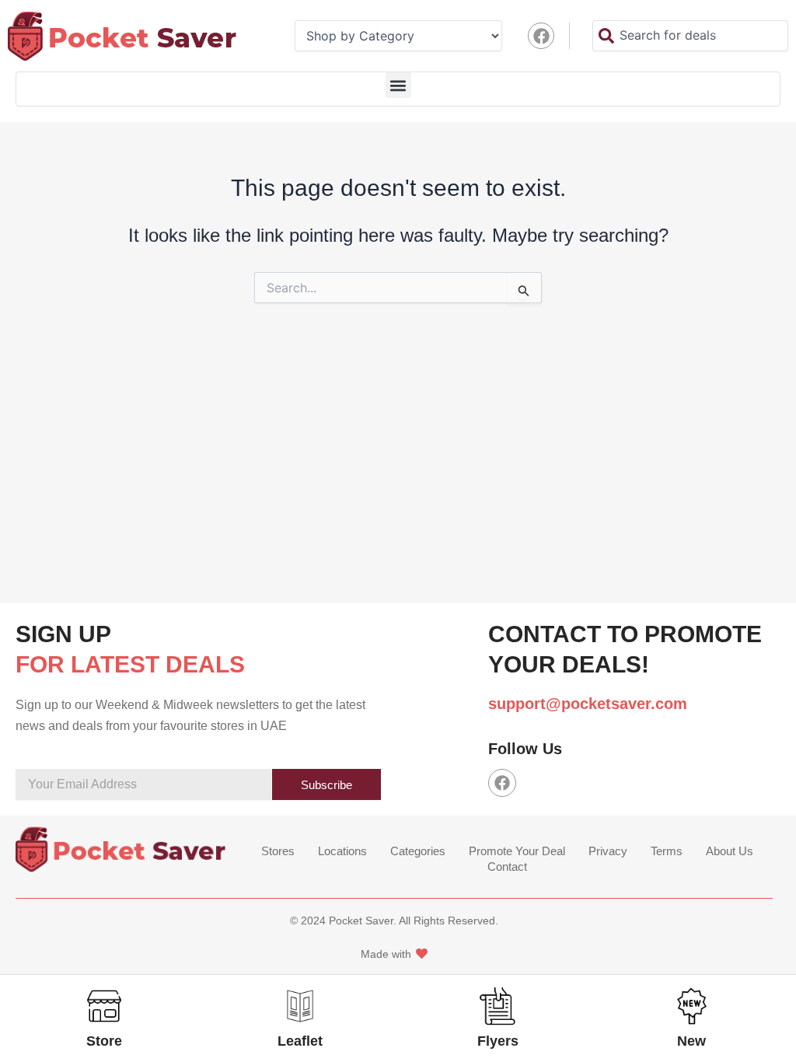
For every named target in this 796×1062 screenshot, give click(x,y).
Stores (278, 851)
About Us (729, 851)
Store (104, 1041)
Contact (507, 866)
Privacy (607, 851)
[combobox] (690, 35)
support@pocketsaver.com (587, 703)
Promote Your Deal (517, 851)
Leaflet (300, 1041)
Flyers (497, 1041)
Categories (417, 851)
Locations (342, 851)
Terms (667, 851)
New (691, 1041)
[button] (398, 85)
